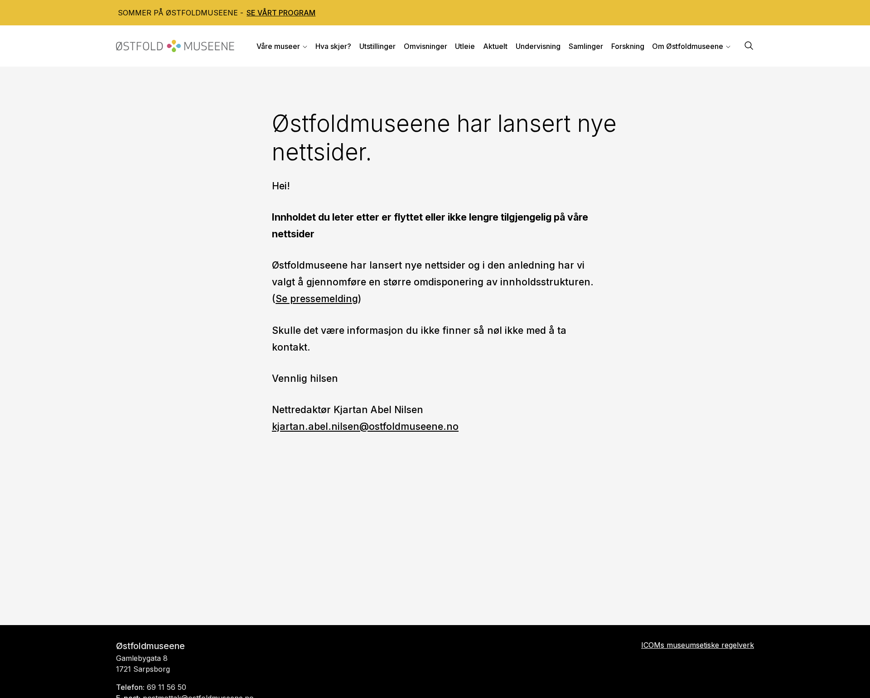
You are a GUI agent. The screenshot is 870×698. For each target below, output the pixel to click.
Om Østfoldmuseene (687, 46)
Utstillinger (377, 46)
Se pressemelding (317, 298)
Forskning (627, 46)
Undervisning (538, 46)
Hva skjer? (333, 46)
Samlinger (586, 46)
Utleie (465, 46)
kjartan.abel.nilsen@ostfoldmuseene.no (365, 426)
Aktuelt (495, 46)
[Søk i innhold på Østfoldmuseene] (749, 46)
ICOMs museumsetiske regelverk (697, 645)
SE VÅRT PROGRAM (280, 12)
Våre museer (278, 46)
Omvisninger (425, 46)
